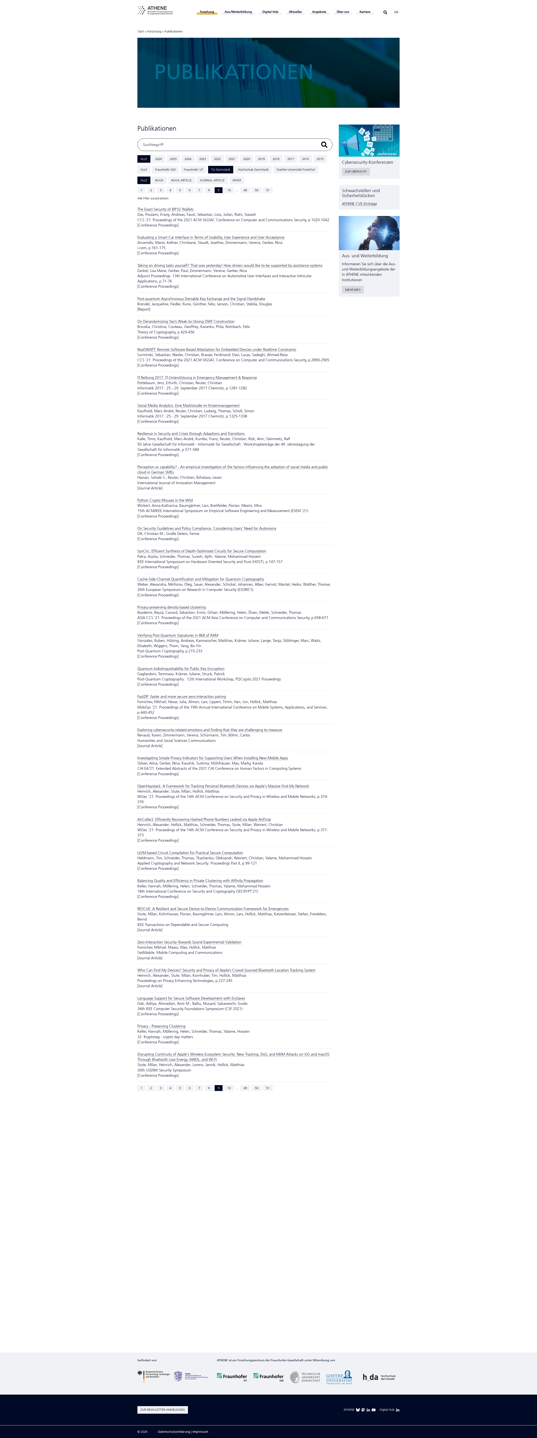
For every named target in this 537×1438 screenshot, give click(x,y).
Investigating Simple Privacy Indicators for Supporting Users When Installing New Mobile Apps (212, 758)
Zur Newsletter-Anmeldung (163, 1410)
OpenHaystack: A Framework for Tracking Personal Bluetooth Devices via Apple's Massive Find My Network (223, 786)
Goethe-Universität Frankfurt (295, 170)
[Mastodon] (363, 1410)
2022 (217, 159)
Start (140, 31)
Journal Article (212, 180)
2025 (173, 159)
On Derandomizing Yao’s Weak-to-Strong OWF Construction (186, 321)
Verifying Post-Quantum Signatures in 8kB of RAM (177, 635)
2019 (261, 159)
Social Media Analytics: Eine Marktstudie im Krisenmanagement (188, 405)
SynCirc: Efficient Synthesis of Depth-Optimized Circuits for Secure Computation (201, 551)
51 (268, 190)
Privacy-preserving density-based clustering (171, 607)
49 (245, 190)
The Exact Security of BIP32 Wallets (165, 209)
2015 (320, 159)
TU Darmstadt (220, 170)
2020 (246, 159)
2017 (290, 159)
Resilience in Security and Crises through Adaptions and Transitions (191, 433)
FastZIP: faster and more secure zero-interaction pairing (181, 696)
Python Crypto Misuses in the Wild (165, 500)
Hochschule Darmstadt (253, 170)
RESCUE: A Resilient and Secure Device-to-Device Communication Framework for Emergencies (213, 908)
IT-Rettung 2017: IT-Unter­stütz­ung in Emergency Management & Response (197, 377)
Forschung (154, 31)
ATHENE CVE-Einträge (359, 204)
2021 (232, 159)
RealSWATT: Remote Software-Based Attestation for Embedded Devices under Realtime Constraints (216, 349)
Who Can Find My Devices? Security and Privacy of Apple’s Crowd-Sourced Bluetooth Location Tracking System (226, 970)
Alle (144, 159)
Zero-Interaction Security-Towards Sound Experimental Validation (189, 942)
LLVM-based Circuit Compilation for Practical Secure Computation (190, 852)
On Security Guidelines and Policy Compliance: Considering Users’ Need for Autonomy (206, 528)
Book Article (181, 180)
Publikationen (174, 31)
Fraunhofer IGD (165, 170)
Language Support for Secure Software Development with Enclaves (191, 998)
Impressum (200, 1432)
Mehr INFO (353, 290)
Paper (237, 180)
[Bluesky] (358, 1410)
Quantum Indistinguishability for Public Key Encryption (180, 668)
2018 (276, 159)
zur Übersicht (356, 171)
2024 (188, 159)
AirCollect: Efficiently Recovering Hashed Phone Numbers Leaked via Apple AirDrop (204, 819)
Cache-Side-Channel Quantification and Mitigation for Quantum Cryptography (200, 579)
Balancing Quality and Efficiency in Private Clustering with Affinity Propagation (200, 880)
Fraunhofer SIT (193, 170)
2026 (158, 159)
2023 (202, 159)
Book (159, 180)
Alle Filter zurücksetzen (152, 198)
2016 (305, 159)
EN (396, 12)
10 (229, 190)
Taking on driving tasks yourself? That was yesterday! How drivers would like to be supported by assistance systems (229, 265)
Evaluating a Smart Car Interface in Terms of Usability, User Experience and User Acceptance (210, 237)
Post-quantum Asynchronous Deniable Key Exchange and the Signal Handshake (201, 298)
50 (256, 190)
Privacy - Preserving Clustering (161, 1026)
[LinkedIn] (368, 1410)
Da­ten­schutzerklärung (174, 1432)
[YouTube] (373, 1410)
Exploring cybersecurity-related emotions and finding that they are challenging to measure (209, 730)
